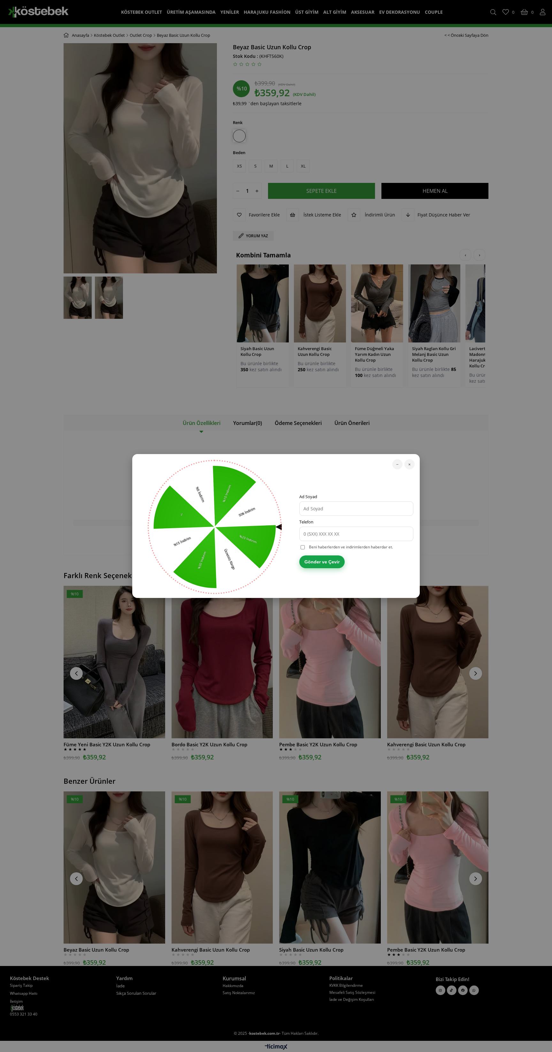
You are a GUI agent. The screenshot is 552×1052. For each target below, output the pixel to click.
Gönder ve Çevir (322, 561)
